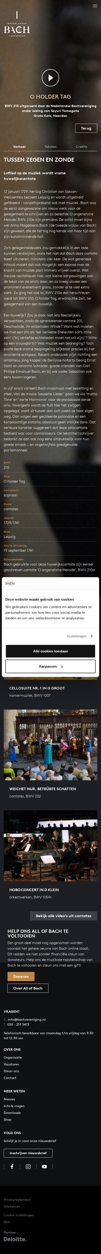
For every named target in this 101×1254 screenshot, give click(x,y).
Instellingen (76, 636)
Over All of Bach (28, 988)
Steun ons (11, 1071)
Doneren (21, 976)
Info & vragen (14, 1106)
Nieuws (9, 1099)
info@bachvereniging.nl (25, 1019)
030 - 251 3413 (16, 1024)
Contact (10, 1078)
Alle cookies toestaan (50, 651)
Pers (7, 1222)
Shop (7, 1119)
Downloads (12, 1113)
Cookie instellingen (19, 1215)
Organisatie (13, 1057)
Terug (86, 128)
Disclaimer (12, 1206)
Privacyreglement (17, 1200)
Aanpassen (48, 666)
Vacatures (11, 1064)
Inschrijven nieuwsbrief (28, 1153)
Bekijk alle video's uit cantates (63, 915)
